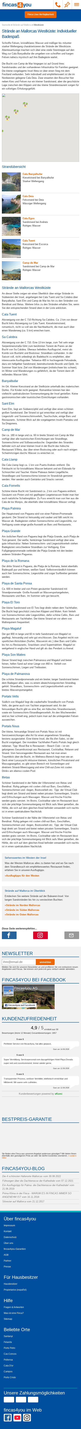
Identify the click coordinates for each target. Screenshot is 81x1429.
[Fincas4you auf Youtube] (17, 1418)
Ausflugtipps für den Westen (22, 875)
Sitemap (8, 1319)
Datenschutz (10, 1237)
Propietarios (10, 1289)
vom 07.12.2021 (37, 1180)
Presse (7, 1266)
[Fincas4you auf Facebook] (28, 1008)
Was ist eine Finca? (14, 1313)
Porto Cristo (10, 1377)
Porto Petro (9, 1348)
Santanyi (8, 1336)
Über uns (8, 1243)
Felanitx (8, 1342)
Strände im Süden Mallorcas (22, 910)
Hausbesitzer (10, 1284)
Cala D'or (8, 1365)
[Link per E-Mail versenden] (71, 935)
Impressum (9, 1225)
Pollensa (8, 1359)
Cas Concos (10, 1354)
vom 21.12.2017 (23, 1201)
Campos (8, 1371)
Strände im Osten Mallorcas (22, 914)
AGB (6, 1255)
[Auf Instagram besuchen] (40, 935)
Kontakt (7, 1231)
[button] (7, 118)
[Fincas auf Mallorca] (16, 4)
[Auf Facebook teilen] (9, 935)
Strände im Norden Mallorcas (23, 905)
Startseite (6, 25)
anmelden (45, 962)
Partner (7, 1260)
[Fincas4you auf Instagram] (27, 1418)
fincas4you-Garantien (15, 1249)
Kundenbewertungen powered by (40, 1093)
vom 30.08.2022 (31, 1176)
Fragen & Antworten (14, 1307)
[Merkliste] (67, 4)
